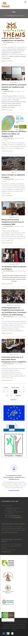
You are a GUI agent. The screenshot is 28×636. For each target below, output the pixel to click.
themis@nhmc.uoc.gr (15, 515)
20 (19, 391)
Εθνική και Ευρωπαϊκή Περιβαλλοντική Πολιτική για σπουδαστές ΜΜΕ (13, 222)
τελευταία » (14, 399)
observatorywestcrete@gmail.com (10, 532)
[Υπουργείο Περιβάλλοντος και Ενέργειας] (8, 615)
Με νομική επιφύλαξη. (14, 490)
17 (7, 391)
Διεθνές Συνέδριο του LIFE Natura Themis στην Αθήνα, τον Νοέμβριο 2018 (14, 133)
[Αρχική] (5, 4)
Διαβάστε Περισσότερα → (8, 61)
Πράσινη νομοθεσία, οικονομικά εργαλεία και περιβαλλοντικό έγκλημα (14, 87)
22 (7, 395)
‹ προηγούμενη (15, 387)
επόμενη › (18, 395)
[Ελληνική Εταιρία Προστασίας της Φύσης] (8, 602)
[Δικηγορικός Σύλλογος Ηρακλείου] (8, 590)
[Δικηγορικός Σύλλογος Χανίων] (8, 577)
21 (23, 391)
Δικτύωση (4, 365)
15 (23, 387)
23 (11, 395)
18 (11, 391)
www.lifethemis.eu (18, 517)
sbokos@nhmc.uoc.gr (6, 551)
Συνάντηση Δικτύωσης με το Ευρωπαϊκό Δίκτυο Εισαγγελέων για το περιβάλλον (14, 359)
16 (4, 391)
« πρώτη (6, 387)
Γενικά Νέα (4, 44)
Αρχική (4, 15)
